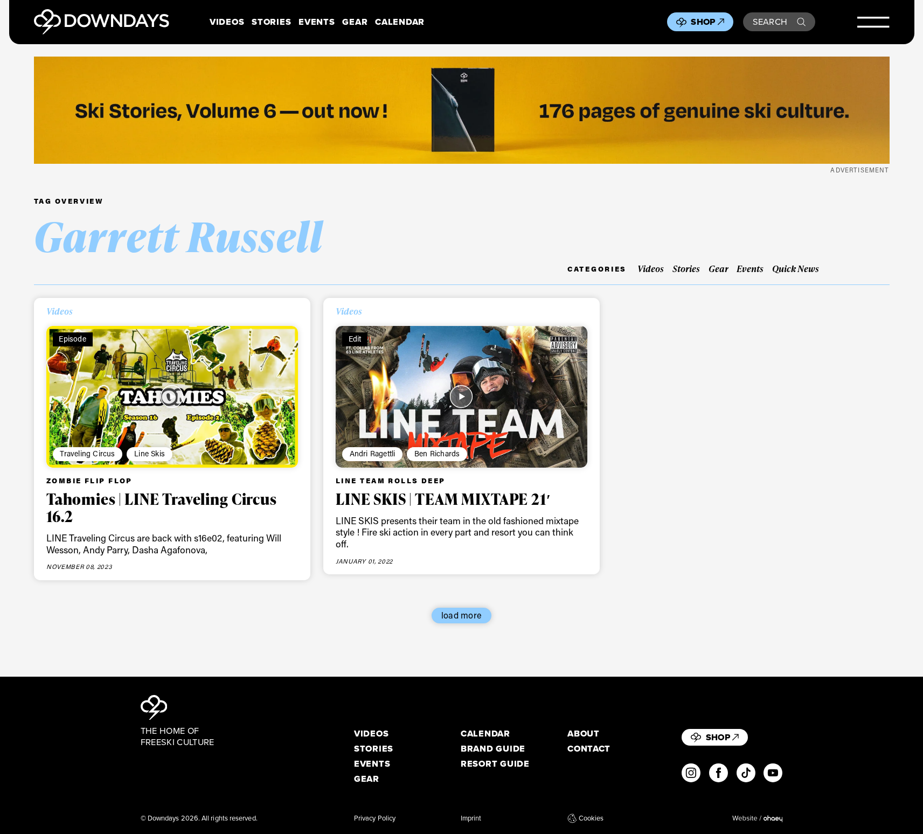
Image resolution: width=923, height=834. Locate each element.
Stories (271, 21)
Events (317, 21)
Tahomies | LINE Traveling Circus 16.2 (161, 507)
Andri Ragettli (372, 453)
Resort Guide (495, 763)
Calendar (400, 21)
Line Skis (149, 453)
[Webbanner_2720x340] (462, 110)
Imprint (471, 818)
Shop (703, 21)
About (583, 733)
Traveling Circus (87, 453)
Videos (227, 21)
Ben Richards (437, 453)
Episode (72, 338)
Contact (588, 748)
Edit (355, 338)
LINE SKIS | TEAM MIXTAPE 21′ (443, 499)
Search (770, 21)
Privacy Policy (374, 818)
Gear (354, 21)
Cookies (591, 818)
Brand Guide (493, 748)
